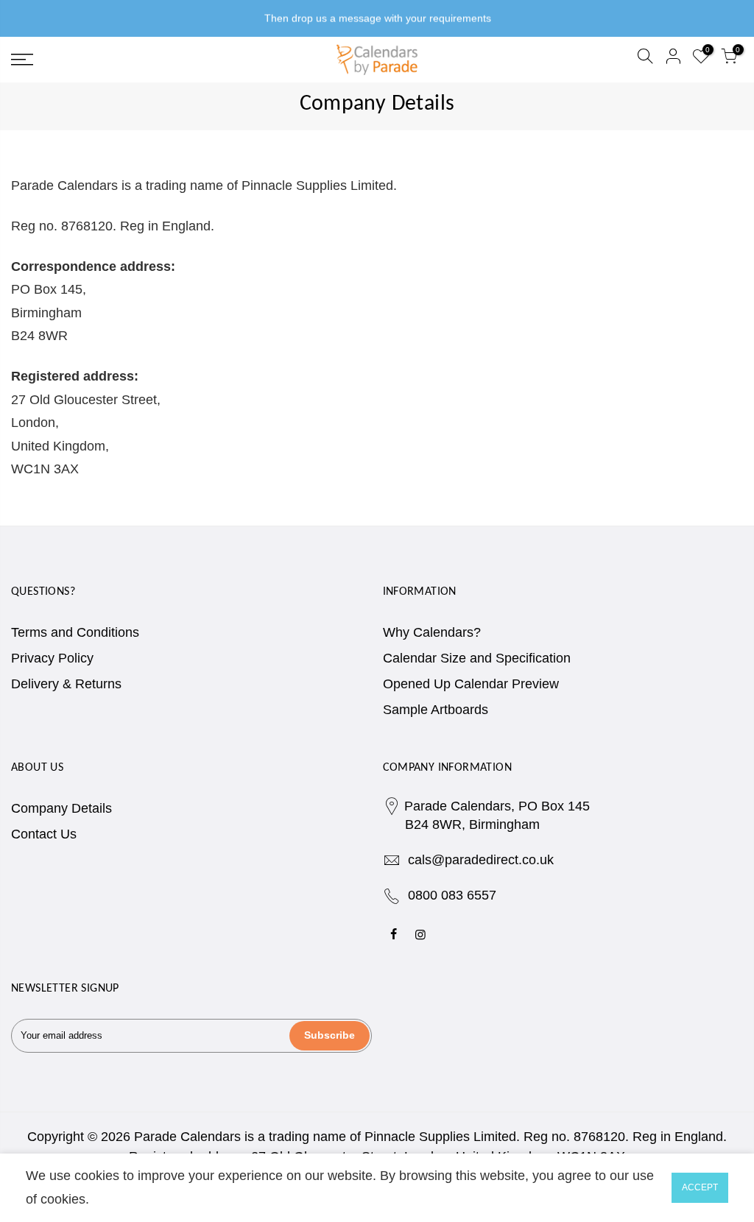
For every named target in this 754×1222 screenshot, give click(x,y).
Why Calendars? (432, 632)
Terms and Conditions (75, 632)
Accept (700, 1187)
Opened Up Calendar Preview (471, 684)
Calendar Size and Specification (477, 658)
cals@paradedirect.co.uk (481, 859)
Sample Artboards (435, 709)
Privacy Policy (52, 658)
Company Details (61, 808)
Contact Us (44, 834)
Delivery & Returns (66, 684)
